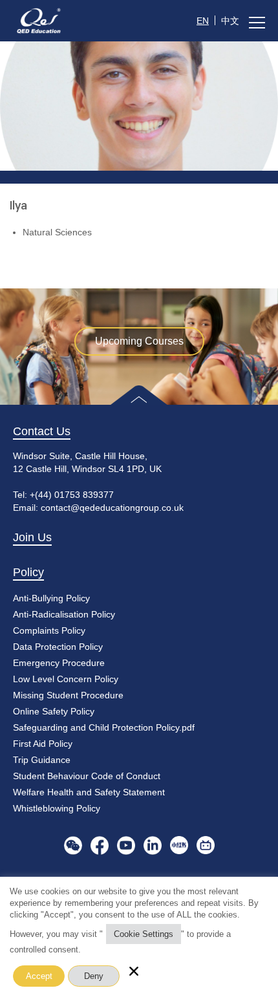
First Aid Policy (42, 743)
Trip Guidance (41, 760)
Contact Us (41, 431)
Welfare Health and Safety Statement (89, 792)
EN (203, 21)
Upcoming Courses (139, 341)
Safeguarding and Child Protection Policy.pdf (104, 727)
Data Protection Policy (58, 646)
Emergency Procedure (59, 663)
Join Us (32, 537)
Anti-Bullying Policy (51, 598)
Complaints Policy (49, 630)
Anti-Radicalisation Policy (64, 614)
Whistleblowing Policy (56, 808)
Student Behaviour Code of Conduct (86, 776)
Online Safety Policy (53, 711)
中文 (230, 21)
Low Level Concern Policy (65, 679)
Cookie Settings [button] (143, 934)
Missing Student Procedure (68, 695)
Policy (28, 572)
